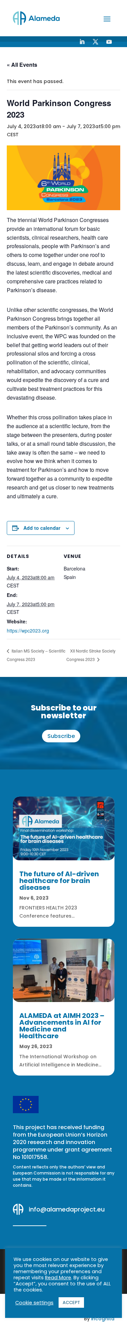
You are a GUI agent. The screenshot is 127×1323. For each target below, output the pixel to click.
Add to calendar (41, 527)
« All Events (22, 64)
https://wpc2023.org (28, 630)
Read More (58, 1278)
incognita (102, 1318)
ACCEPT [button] (71, 1302)
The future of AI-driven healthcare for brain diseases (59, 880)
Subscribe (61, 736)
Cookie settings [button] (34, 1303)
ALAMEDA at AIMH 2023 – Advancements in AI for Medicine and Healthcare (61, 1026)
